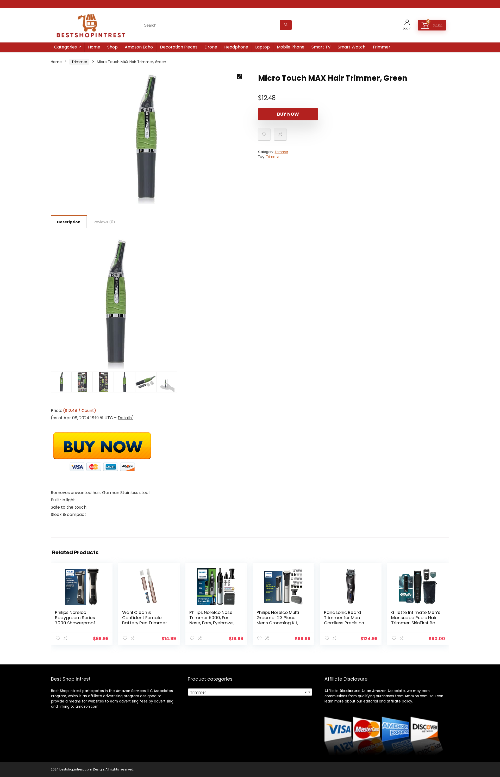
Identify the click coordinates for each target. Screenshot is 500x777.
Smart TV (321, 47)
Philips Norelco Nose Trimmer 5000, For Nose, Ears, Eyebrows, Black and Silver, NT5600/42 (211, 622)
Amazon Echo (139, 47)
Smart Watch (351, 47)
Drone (210, 47)
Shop (112, 47)
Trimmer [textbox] (248, 692)
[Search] (286, 25)
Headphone (236, 47)
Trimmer (381, 47)
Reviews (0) (104, 222)
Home (94, 47)
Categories (65, 47)
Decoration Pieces (178, 47)
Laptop (262, 47)
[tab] (69, 221)
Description (68, 222)
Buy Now (288, 114)
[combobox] (250, 692)
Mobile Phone (290, 47)
